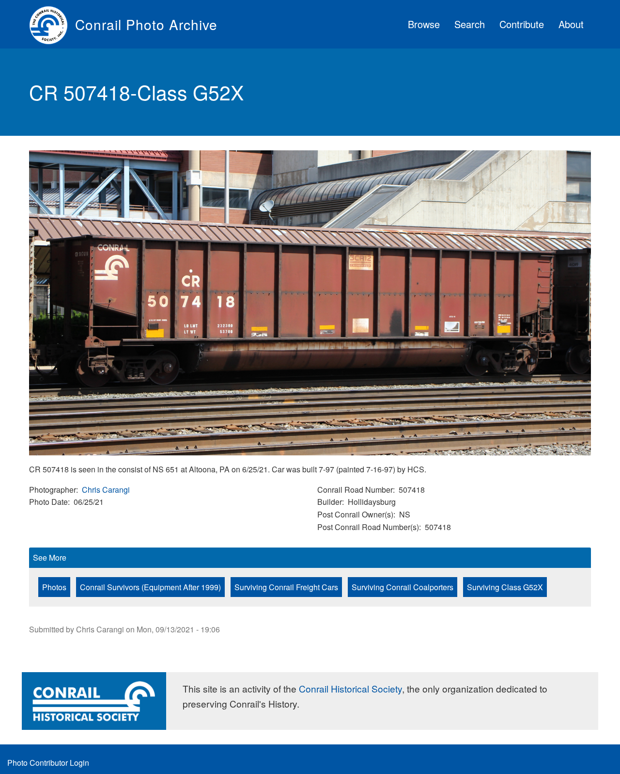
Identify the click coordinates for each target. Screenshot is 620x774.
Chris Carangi (106, 489)
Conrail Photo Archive (146, 24)
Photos (54, 587)
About (571, 24)
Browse (424, 24)
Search (469, 24)
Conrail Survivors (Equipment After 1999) (150, 587)
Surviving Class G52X (505, 587)
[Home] (52, 24)
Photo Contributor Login (48, 762)
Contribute (521, 24)
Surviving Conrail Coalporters (402, 587)
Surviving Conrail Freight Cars (286, 587)
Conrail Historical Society (350, 688)
